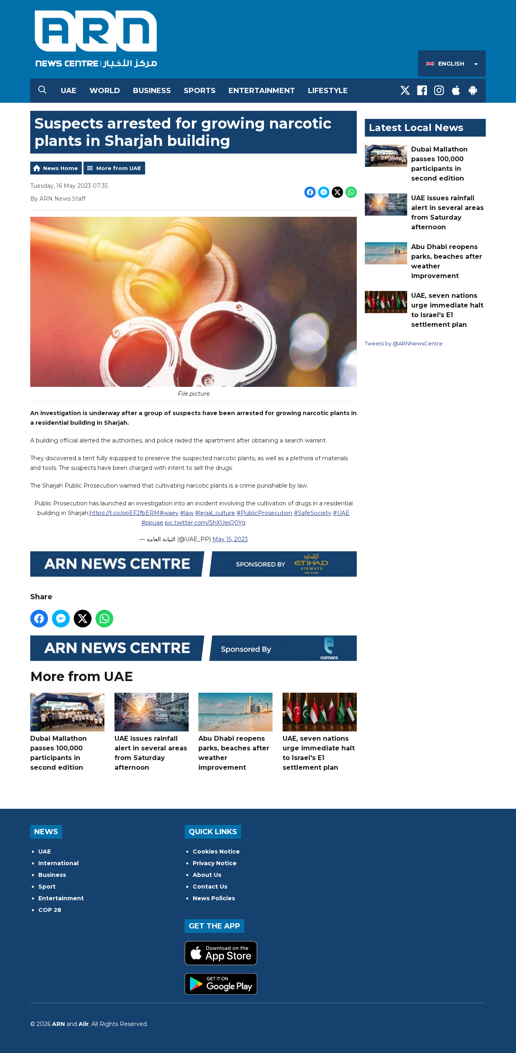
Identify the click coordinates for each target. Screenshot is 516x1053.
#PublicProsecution (264, 513)
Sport (47, 886)
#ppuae (152, 522)
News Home (60, 168)
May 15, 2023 (230, 539)
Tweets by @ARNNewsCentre (404, 343)
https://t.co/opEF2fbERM (124, 513)
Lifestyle (328, 90)
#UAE (341, 513)
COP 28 (49, 910)
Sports (200, 90)
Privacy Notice (215, 863)
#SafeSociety (312, 513)
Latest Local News (416, 127)
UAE (69, 90)
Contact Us (210, 886)
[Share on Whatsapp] (351, 192)
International (58, 863)
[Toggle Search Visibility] (42, 91)
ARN (58, 1024)
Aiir (84, 1024)
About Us (207, 875)
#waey (169, 513)
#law (187, 513)
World (104, 90)
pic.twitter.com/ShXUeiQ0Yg (205, 522)
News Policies (214, 898)
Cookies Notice (216, 851)
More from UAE (118, 168)
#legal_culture (215, 513)
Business (152, 90)
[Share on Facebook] (310, 192)
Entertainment (262, 90)
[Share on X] (337, 192)
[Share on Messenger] (323, 192)
